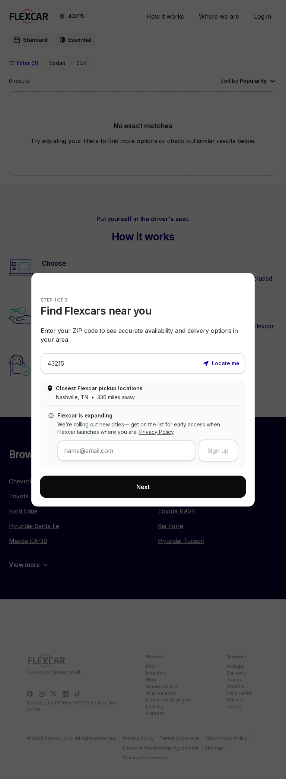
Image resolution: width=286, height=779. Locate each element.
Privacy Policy (156, 432)
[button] (221, 362)
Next (143, 487)
